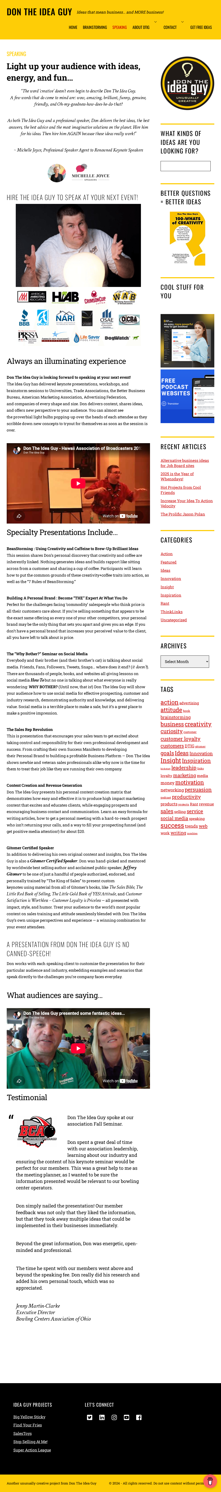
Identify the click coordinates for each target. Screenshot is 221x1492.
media (202, 775)
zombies (192, 833)
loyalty (166, 775)
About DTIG (141, 27)
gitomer (200, 746)
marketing (184, 775)
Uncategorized (174, 619)
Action (167, 553)
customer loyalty (180, 738)
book (186, 711)
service (195, 811)
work (165, 832)
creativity (198, 724)
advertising (189, 703)
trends (191, 826)
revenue (206, 804)
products (169, 804)
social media (174, 818)
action (169, 702)
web (203, 826)
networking (172, 790)
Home (73, 27)
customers (172, 746)
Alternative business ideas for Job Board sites (185, 463)
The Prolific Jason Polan (183, 514)
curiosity (172, 731)
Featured (169, 562)
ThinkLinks (172, 611)
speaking (197, 818)
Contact (170, 27)
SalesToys (22, 1433)
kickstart (165, 768)
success (172, 825)
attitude (171, 709)
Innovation (171, 578)
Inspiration (171, 595)
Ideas (165, 570)
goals (167, 753)
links (200, 768)
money (167, 782)
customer (190, 732)
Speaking (119, 27)
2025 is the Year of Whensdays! (177, 476)
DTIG (189, 746)
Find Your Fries (27, 1425)
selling (180, 811)
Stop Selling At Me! (30, 1441)
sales (167, 811)
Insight (167, 587)
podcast (166, 797)
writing (178, 833)
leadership (183, 767)
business (172, 724)
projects (183, 804)
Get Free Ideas (201, 27)
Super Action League (32, 1450)
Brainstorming (95, 27)
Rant (165, 603)
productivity (186, 796)
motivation (189, 782)
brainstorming (176, 717)
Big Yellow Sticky (29, 1416)
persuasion (198, 789)
